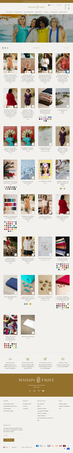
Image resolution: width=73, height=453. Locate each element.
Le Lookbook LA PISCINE (45, 181)
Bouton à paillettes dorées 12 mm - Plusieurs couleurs (28, 298)
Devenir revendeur (41, 415)
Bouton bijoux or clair (45, 258)
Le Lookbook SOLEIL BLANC (62, 111)
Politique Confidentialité (64, 406)
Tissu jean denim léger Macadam (10, 297)
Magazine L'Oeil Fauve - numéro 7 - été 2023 (27, 148)
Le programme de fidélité (42, 411)
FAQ (38, 420)
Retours (39, 406)
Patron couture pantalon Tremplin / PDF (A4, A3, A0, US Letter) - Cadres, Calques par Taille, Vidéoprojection (28, 78)
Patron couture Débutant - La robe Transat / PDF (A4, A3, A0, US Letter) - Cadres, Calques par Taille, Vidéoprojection (27, 114)
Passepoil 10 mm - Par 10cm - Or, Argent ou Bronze (62, 183)
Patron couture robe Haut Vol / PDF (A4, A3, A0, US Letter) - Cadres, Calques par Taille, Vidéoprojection (10, 78)
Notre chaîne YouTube (8, 411)
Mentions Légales (63, 404)
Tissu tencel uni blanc (27, 336)
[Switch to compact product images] (7, 48)
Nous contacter (40, 404)
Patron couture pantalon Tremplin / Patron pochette (10, 260)
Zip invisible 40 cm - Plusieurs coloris (62, 259)
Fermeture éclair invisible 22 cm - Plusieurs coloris (10, 338)
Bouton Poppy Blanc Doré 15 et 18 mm (45, 149)
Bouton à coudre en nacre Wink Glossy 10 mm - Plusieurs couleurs (63, 298)
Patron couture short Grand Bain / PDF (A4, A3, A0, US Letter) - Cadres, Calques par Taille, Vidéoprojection (45, 78)
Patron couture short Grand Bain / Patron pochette (27, 260)
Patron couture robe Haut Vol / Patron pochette (28, 218)
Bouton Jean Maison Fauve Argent (27, 182)
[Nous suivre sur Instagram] (34, 391)
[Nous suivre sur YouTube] (43, 391)
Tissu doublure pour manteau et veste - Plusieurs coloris (45, 112)
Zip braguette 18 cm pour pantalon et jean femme (10, 182)
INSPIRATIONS (38, 12)
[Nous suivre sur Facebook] (30, 391)
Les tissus (25, 406)
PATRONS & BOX (18, 12)
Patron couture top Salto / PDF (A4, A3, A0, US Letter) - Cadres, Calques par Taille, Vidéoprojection (62, 78)
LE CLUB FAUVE (54, 12)
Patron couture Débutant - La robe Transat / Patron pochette (62, 150)
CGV (60, 408)
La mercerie (25, 408)
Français (59, 5)
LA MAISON (46, 12)
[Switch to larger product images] (2, 48)
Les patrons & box (27, 404)
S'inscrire (8, 440)
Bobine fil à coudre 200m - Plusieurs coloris (10, 217)
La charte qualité (7, 408)
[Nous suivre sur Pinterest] (39, 391)
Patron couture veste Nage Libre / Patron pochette (62, 218)
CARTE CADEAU (63, 12)
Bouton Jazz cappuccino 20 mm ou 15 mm (45, 297)
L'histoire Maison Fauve (8, 404)
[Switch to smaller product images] (5, 48)
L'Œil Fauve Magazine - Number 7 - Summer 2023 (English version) (10, 150)
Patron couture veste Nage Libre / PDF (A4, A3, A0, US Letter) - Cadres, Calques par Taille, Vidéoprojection (10, 113)
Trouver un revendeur (42, 413)
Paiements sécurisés (41, 408)
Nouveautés (9, 12)
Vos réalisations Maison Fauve (10, 406)
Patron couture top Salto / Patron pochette (45, 217)
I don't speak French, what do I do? (45, 418)
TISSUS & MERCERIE (28, 12)
